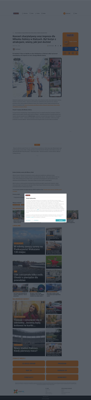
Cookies (32, 217)
